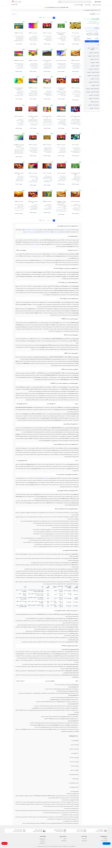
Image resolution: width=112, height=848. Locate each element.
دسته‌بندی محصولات (95, 4)
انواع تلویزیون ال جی (75, 740)
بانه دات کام (97, 10)
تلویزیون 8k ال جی (67, 302)
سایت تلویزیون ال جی (75, 753)
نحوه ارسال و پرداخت (104, 840)
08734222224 (42, 839)
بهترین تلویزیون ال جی (75, 407)
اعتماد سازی (4, 843)
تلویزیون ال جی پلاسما (75, 766)
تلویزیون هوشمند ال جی (39, 393)
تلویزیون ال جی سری (50, 681)
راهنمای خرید (105, 838)
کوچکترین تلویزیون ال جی (27, 521)
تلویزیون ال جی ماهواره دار (74, 749)
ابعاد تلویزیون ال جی (22, 512)
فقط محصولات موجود (93, 22)
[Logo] (96, 2)
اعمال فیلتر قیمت (92, 41)
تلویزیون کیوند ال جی (75, 357)
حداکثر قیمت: (90, 32)
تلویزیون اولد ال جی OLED (50, 399)
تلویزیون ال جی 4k (19, 292)
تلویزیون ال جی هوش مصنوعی (30, 656)
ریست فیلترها (14, 14)
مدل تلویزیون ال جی (51, 403)
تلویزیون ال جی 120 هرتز (74, 770)
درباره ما (65, 838)
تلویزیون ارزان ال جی (25, 693)
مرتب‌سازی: (98, 14)
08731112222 (42, 841)
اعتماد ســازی (85, 838)
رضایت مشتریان (84, 840)
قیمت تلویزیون (20, 347)
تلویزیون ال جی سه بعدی (74, 761)
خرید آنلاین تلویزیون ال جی (74, 787)
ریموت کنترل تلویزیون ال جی (74, 783)
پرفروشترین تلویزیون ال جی (74, 774)
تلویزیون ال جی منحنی (75, 744)
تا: (91, 37)
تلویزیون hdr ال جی (75, 778)
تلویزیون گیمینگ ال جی (74, 791)
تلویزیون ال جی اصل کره (66, 584)
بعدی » (40, 17)
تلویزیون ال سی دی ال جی (74, 757)
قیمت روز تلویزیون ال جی (21, 460)
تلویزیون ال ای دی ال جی (50, 450)
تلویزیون (92, 10)
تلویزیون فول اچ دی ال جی (74, 272)
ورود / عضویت (17, 1)
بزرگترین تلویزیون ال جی (28, 538)
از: (98, 37)
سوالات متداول (64, 840)
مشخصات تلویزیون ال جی (62, 571)
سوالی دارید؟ (106, 843)
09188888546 (41, 843)
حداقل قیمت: (96, 32)
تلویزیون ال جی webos (21, 250)
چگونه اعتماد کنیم (77, 4)
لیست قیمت (86, 4)
